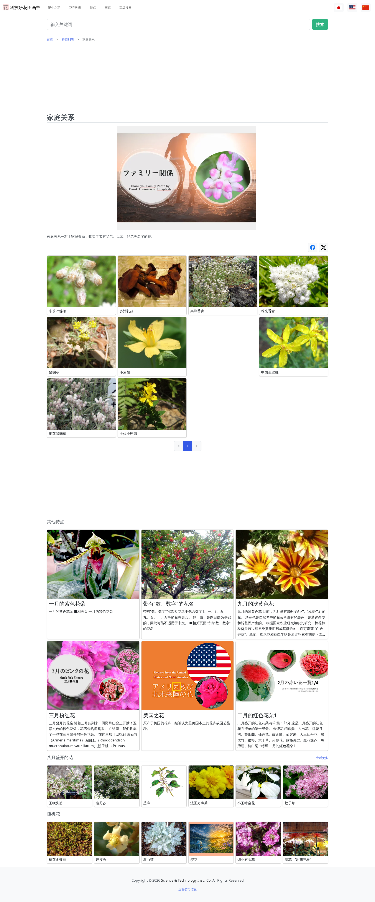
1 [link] (188, 446)
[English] (352, 7)
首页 (50, 39)
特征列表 (68, 39)
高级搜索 (125, 7)
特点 (93, 7)
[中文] (366, 7)
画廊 (108, 7)
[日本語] (339, 7)
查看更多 (322, 758)
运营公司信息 (187, 889)
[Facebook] (312, 247)
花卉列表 (75, 7)
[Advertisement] (187, 79)
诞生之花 (54, 7)
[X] (323, 247)
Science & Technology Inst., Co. (186, 880)
